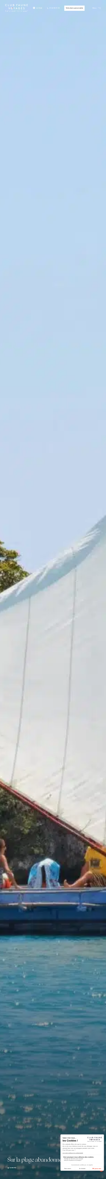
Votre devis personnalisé (74, 8)
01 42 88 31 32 (54, 8)
